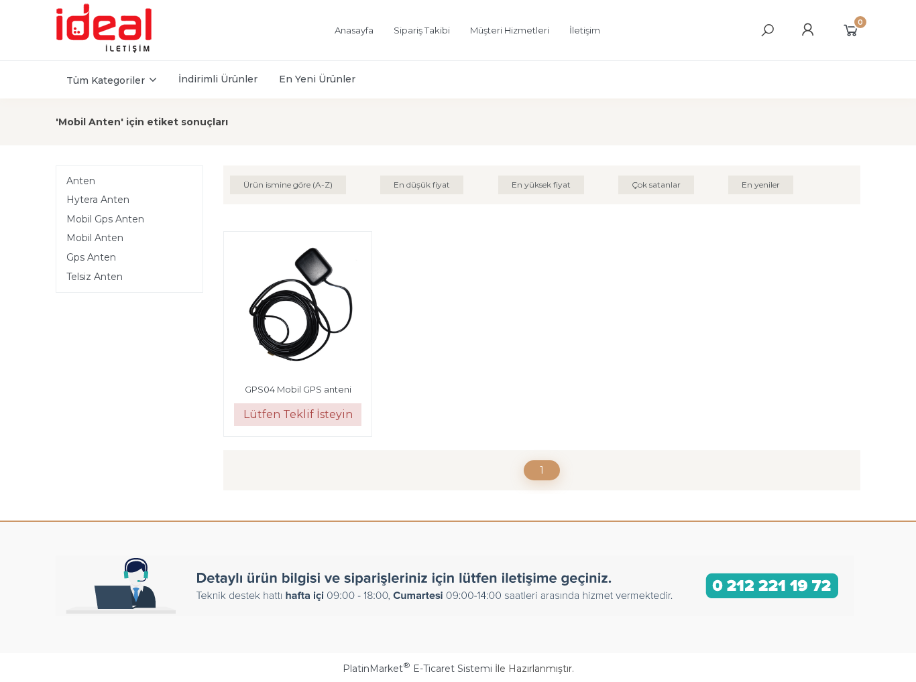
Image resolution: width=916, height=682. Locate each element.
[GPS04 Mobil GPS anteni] (297, 307)
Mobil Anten (94, 238)
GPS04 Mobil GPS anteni (298, 389)
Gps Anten (91, 257)
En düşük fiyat (422, 185)
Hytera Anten (97, 200)
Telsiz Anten (94, 277)
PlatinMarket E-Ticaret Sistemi (417, 669)
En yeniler (761, 185)
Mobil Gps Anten (105, 219)
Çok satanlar (656, 185)
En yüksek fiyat (541, 185)
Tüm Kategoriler (105, 80)
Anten (80, 181)
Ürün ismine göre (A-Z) (288, 185)
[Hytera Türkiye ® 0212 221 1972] (117, 51)
